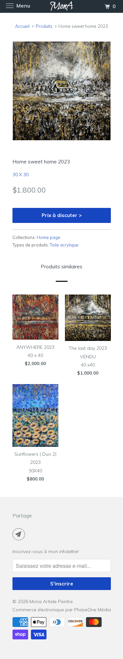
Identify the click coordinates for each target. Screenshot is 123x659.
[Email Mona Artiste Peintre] (20, 534)
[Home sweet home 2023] (61, 91)
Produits (44, 26)
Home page (48, 237)
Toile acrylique (64, 244)
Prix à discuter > (62, 215)
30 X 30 (20, 174)
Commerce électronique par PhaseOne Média (61, 610)
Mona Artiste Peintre (51, 601)
